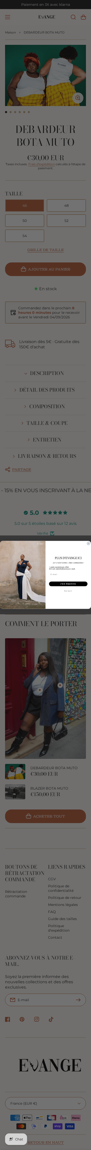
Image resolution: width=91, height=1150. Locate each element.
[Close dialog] (88, 543)
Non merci (68, 591)
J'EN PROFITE (68, 584)
